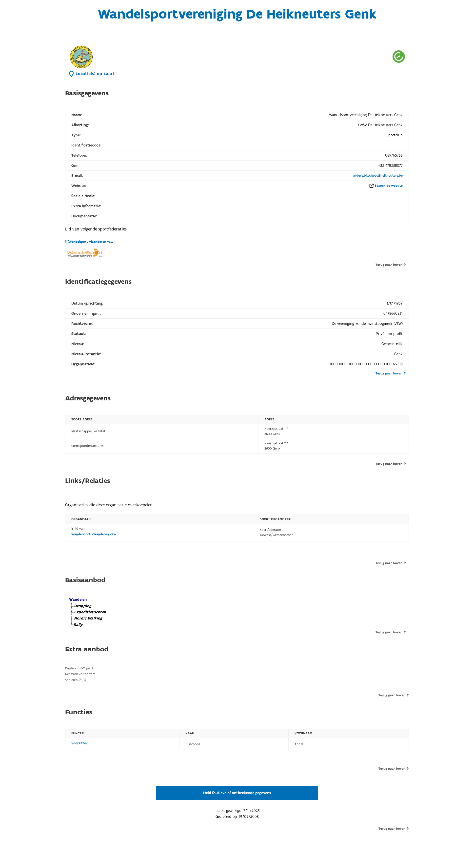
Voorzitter (79, 743)
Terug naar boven (388, 265)
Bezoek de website (389, 186)
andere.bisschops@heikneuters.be (378, 175)
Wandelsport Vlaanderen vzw (91, 242)
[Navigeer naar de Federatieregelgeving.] (399, 56)
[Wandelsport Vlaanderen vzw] (85, 253)
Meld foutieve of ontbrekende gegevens (237, 792)
